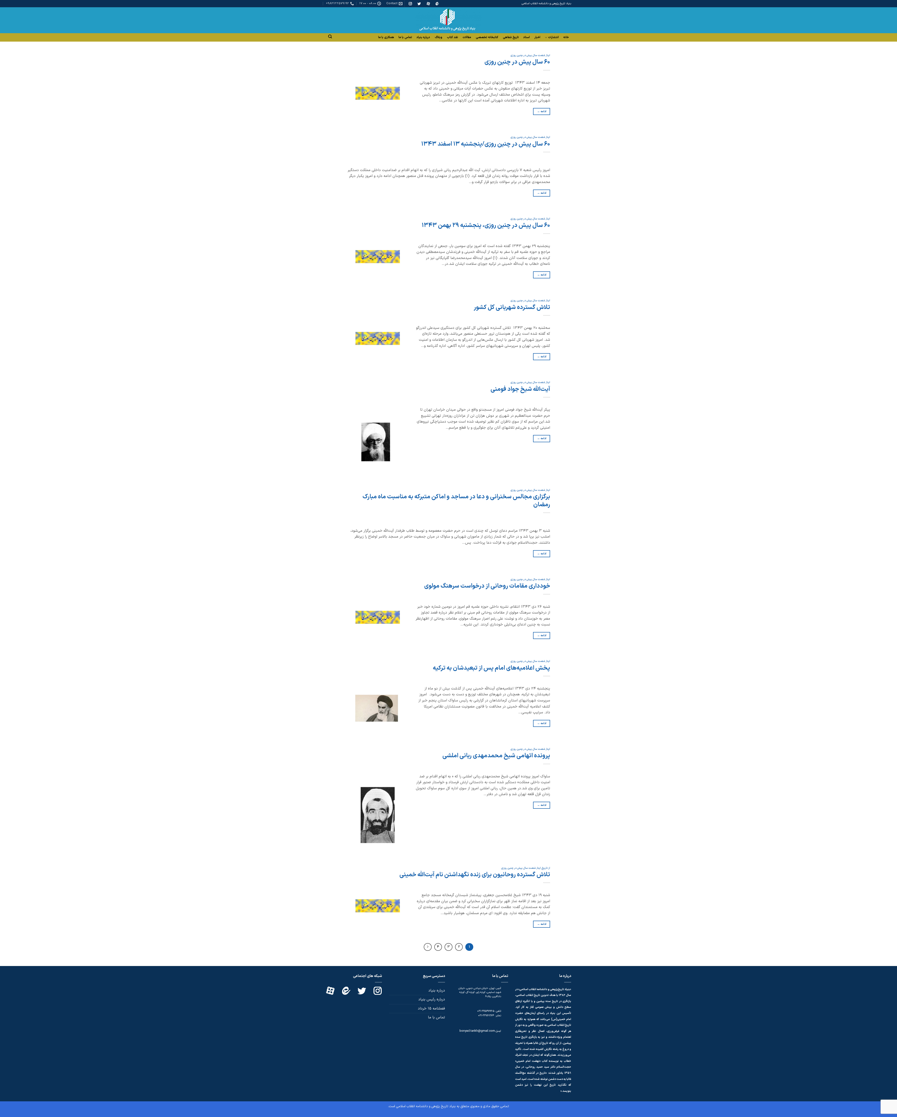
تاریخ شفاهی (511, 37)
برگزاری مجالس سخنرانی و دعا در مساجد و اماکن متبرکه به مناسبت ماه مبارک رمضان (456, 500)
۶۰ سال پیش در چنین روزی (517, 62)
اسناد (526, 37)
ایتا (548, 55)
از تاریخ (546, 868)
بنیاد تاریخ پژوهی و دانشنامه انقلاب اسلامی (426, 1106)
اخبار (537, 37)
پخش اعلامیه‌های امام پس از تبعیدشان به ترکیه (491, 668)
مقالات (467, 37)
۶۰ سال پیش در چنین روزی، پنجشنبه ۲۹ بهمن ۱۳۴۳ (486, 225)
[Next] (428, 947)
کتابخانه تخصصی (487, 37)
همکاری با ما (386, 37)
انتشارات (553, 37)
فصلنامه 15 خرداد (431, 1008)
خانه (566, 37)
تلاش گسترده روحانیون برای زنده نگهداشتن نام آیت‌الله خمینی (474, 874)
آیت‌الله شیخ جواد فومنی (520, 389)
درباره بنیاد (423, 37)
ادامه (541, 111)
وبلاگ (438, 37)
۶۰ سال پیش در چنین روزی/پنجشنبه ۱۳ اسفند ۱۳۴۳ (485, 144)
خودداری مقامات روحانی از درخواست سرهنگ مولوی (487, 586)
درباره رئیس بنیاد (431, 999)
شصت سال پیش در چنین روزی (527, 55)
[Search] (330, 36)
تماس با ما (405, 37)
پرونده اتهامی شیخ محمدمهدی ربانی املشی (496, 755)
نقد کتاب (452, 37)
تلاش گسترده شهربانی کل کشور (512, 307)
